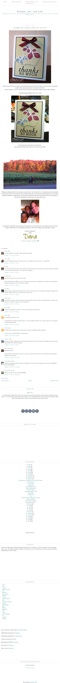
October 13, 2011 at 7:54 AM (11, 272)
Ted (5, 266)
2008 (29, 519)
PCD (3, 591)
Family (33, 241)
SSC (3, 606)
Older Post (5, 380)
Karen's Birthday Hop (31, 488)
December (30, 475)
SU (3, 615)
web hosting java (28, 667)
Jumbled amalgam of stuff (31, 491)
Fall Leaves (15, 642)
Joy (31, 496)
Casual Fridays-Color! (31, 486)
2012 (29, 472)
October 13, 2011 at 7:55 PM (11, 304)
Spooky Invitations (31, 499)
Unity (3, 612)
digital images (5, 604)
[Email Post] (38, 240)
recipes (4, 597)
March (29, 511)
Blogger (33, 532)
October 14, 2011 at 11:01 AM (11, 324)
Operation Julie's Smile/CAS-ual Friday (31, 497)
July (30, 505)
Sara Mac (6, 276)
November (30, 477)
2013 (29, 471)
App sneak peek (30, 482)
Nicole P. (6, 328)
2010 (29, 516)
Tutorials (4, 617)
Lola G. (6, 315)
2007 (29, 521)
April (30, 510)
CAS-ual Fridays (31, 489)
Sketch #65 (11, 648)
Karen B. (6, 298)
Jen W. (5, 307)
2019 (29, 464)
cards (28, 241)
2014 (29, 469)
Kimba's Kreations (8, 370)
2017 (29, 467)
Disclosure (30, 3)
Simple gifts (30, 485)
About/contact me (32, 1)
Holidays (4, 595)
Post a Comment (4, 378)
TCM (3, 611)
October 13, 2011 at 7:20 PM (11, 285)
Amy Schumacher (8, 361)
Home (5, 1)
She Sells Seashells (22, 629)
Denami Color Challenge (30, 500)
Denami (4, 588)
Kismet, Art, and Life (30, 11)
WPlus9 (4, 607)
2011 (29, 474)
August (29, 504)
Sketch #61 (11, 645)
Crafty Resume (16, 1)
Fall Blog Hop (31, 494)
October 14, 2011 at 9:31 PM (11, 335)
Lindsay (6, 251)
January (30, 514)
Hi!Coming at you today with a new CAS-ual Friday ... (31, 480)
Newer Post (55, 380)
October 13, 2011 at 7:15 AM (11, 263)
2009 (29, 518)
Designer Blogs (34, 682)
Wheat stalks (31, 493)
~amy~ (5, 258)
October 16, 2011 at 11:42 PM (11, 367)
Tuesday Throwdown (7, 601)
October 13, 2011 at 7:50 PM (11, 294)
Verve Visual (5, 594)
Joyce (5, 288)
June (30, 507)
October (30, 478)
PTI (3, 586)
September (29, 502)
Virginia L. (6, 339)
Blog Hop (4, 592)
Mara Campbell (7, 348)
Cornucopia (30, 483)
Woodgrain (17, 633)
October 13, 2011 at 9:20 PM (11, 311)
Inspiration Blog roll (49, 1)
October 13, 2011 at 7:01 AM (11, 255)
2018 (29, 466)
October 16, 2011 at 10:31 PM (11, 357)
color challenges (6, 614)
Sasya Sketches (6, 598)
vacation (4, 618)
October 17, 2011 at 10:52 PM (11, 374)
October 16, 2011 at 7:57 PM (11, 344)
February (30, 513)
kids (36, 241)
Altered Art (4, 609)
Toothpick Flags (18, 636)
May (30, 508)
